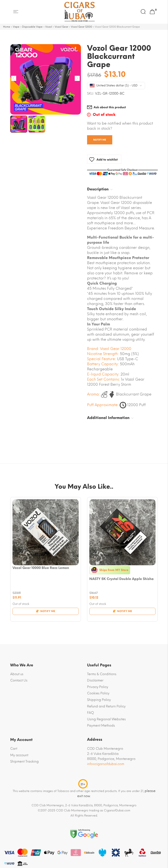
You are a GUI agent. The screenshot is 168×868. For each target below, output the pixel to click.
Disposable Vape (32, 26)
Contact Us (18, 680)
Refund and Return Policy (106, 706)
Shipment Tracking (24, 761)
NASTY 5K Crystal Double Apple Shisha (121, 579)
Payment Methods (101, 725)
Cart (13, 749)
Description (98, 189)
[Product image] (45, 532)
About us (16, 674)
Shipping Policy (99, 700)
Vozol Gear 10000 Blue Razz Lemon (40, 568)
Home (6, 26)
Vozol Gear (61, 26)
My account (19, 755)
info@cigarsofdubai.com (105, 764)
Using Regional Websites (106, 719)
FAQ (90, 713)
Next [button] (77, 78)
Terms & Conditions (101, 674)
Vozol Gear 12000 (81, 26)
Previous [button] (13, 78)
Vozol (48, 26)
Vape (16, 26)
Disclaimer (95, 680)
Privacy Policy (97, 687)
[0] (152, 12)
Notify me (99, 140)
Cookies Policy (98, 693)
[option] (45, 79)
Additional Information (108, 418)
